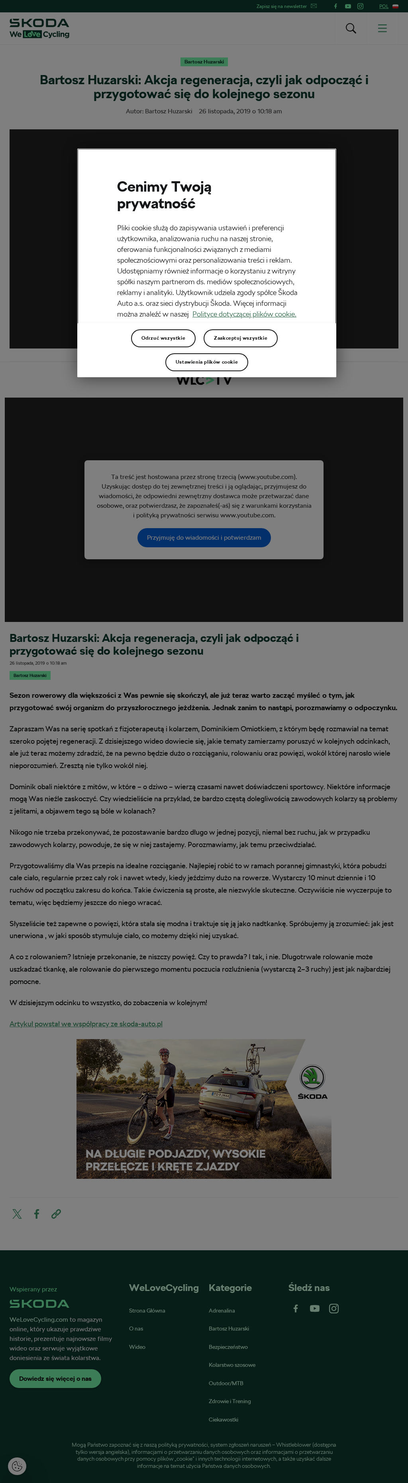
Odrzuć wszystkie (163, 338)
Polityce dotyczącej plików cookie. (244, 314)
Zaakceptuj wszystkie (240, 338)
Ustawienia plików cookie (207, 362)
